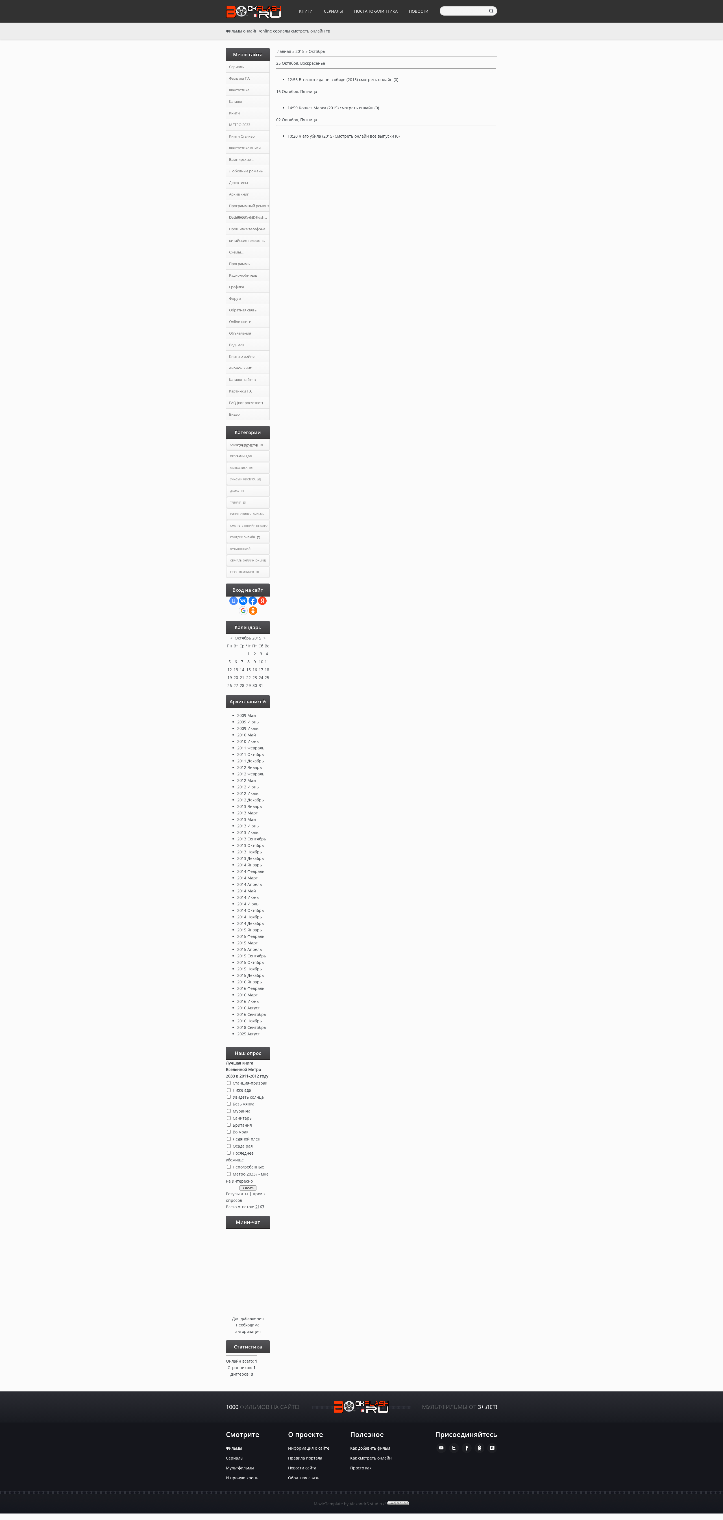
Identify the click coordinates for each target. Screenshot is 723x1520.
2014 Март (247, 878)
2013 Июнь (248, 826)
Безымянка (243, 1104)
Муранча (242, 1111)
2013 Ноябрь (249, 852)
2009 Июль (247, 728)
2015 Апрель (249, 949)
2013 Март (247, 813)
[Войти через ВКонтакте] (243, 601)
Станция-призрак (250, 1083)
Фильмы (234, 1448)
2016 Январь (249, 982)
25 (267, 677)
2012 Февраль (250, 774)
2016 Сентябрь (251, 1014)
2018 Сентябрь (251, 1027)
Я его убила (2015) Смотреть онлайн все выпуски (346, 136)
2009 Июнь (248, 722)
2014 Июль (247, 904)
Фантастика (238, 468)
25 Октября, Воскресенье (300, 63)
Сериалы (333, 11)
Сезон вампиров (242, 572)
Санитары (242, 1118)
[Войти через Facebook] (253, 601)
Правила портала (305, 1458)
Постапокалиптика (376, 11)
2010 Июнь (248, 741)
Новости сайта (302, 1468)
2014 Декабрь (250, 923)
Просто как (360, 1468)
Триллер (235, 502)
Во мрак (240, 1132)
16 (254, 669)
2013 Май (246, 819)
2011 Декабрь (250, 761)
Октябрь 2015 (248, 638)
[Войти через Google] (243, 610)
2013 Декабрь (250, 858)
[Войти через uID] (233, 601)
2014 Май (246, 891)
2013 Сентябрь (251, 839)
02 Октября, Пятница (296, 119)
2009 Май (246, 715)
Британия (242, 1124)
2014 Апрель (249, 884)
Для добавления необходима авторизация (248, 1325)
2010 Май (246, 735)
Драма (234, 491)
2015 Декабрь (250, 975)
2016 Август (248, 1008)
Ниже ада (242, 1090)
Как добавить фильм (370, 1448)
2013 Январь (249, 806)
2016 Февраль (250, 988)
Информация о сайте (308, 1448)
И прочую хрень (242, 1477)
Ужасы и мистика (243, 479)
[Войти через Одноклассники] (253, 610)
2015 (299, 51)
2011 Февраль (250, 748)
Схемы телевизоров (244, 444)
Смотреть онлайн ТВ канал (249, 526)
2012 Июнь (248, 787)
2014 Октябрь (250, 910)
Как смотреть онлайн (371, 1458)
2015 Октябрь (250, 962)
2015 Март (247, 943)
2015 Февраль (250, 936)
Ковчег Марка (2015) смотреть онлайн (336, 107)
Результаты (237, 1193)
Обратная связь (303, 1477)
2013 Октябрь (250, 845)
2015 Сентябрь (251, 956)
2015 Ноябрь (249, 969)
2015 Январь (249, 930)
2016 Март (247, 995)
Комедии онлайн (242, 537)
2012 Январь (249, 767)
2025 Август (248, 1034)
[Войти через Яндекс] (262, 601)
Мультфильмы (240, 1468)
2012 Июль (247, 793)
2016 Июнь (248, 1001)
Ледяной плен (246, 1139)
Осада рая (243, 1146)
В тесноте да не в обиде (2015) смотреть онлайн (346, 79)
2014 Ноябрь (249, 917)
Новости (418, 11)
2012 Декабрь (250, 800)
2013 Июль (247, 832)
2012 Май (246, 780)
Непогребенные (248, 1167)
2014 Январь (249, 865)
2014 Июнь (248, 897)
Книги (306, 11)
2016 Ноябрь (249, 1021)
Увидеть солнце (248, 1097)
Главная (283, 51)
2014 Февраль (250, 871)
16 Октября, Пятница (296, 91)
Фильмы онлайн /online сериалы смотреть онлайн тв (278, 31)
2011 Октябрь (250, 754)
